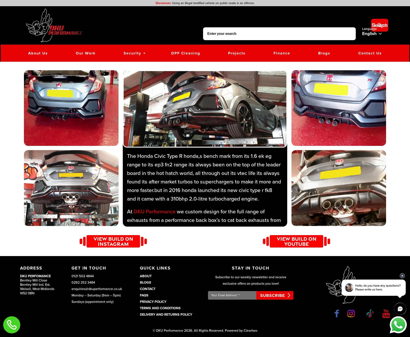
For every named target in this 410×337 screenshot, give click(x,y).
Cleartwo (250, 330)
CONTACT (147, 289)
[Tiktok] (369, 313)
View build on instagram (113, 241)
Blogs (145, 282)
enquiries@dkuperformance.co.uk (97, 289)
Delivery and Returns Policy (166, 314)
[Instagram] (351, 313)
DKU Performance (155, 211)
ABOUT (146, 276)
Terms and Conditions (160, 308)
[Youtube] (386, 313)
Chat (398, 324)
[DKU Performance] (54, 25)
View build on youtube (296, 241)
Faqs (144, 295)
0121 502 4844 (83, 276)
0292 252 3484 (83, 282)
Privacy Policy (153, 302)
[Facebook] (337, 313)
